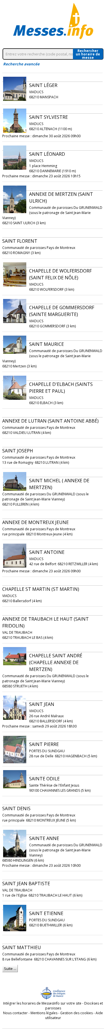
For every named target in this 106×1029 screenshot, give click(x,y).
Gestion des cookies (76, 1013)
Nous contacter (15, 1013)
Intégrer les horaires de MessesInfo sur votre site (42, 1003)
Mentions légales (44, 1013)
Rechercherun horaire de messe (88, 54)
